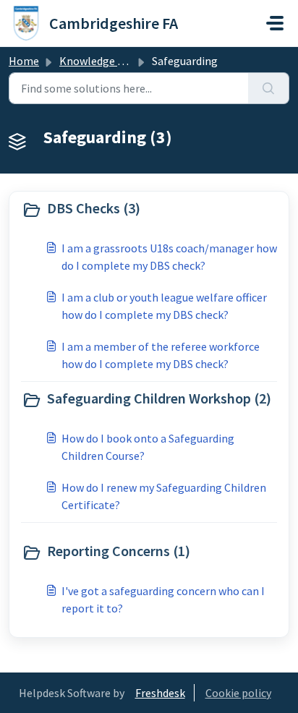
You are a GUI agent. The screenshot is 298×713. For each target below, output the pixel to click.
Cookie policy (238, 693)
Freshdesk (160, 693)
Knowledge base (99, 61)
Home (24, 61)
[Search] (268, 88)
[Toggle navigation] (274, 23)
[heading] (149, 209)
